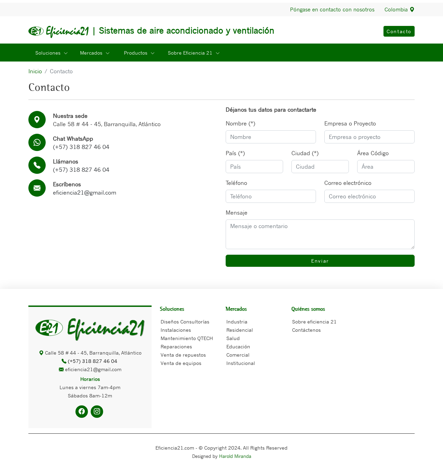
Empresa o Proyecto (350, 123)
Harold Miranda (235, 456)
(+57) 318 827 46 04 (81, 146)
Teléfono (236, 182)
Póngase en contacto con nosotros (332, 9)
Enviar (320, 261)
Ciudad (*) (305, 153)
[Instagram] (97, 411)
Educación (238, 346)
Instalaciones (176, 330)
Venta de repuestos (183, 354)
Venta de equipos (181, 363)
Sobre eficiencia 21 (314, 321)
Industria (236, 321)
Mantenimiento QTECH (187, 338)
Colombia (397, 9)
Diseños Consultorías (185, 321)
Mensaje (236, 212)
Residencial (239, 330)
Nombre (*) (240, 123)
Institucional (240, 363)
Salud (233, 338)
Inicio (35, 71)
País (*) (235, 153)
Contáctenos (306, 330)
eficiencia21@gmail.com (84, 192)
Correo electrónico (347, 182)
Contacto (399, 31)
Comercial (238, 354)
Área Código (373, 153)
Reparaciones (176, 346)
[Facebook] (81, 411)
